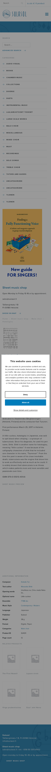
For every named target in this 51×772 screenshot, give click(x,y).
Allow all (25, 402)
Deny (25, 395)
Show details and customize (25, 410)
